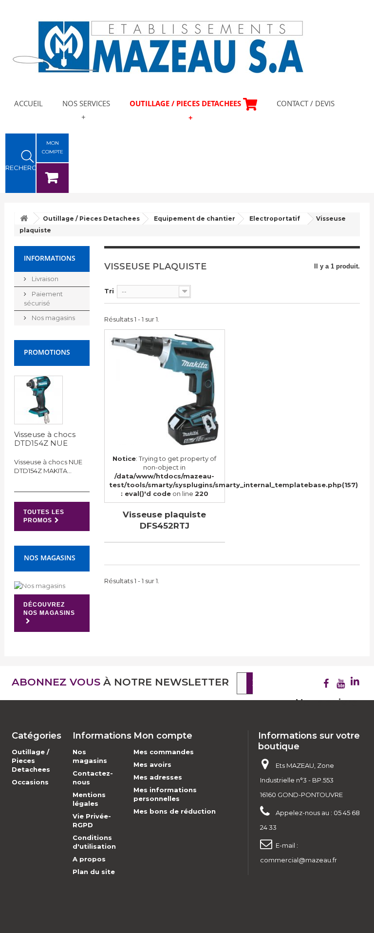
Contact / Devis (306, 103)
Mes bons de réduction (174, 811)
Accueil (28, 103)
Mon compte (162, 735)
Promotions (47, 352)
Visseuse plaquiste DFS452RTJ (164, 520)
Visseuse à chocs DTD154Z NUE (44, 439)
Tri (109, 291)
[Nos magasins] (52, 585)
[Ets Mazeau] (158, 46)
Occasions (30, 782)
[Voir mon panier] (53, 178)
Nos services (86, 103)
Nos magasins (52, 318)
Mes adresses (157, 777)
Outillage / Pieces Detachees (185, 103)
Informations (49, 258)
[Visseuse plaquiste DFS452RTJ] (164, 389)
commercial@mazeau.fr (298, 860)
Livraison (44, 279)
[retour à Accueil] (24, 218)
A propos (89, 859)
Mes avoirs (152, 764)
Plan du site (94, 872)
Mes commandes (163, 752)
